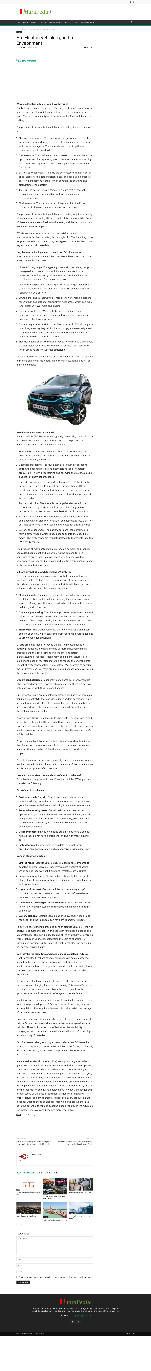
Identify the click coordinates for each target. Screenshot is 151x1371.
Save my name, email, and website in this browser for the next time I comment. (56, 1277)
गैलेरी (133, 1333)
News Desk (36, 1154)
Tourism (67, 22)
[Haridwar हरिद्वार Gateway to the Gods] (55, 1210)
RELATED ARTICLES (25, 1173)
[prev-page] (17, 1224)
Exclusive (43, 22)
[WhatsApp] (34, 1128)
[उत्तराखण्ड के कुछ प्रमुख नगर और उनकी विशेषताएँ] (81, 1208)
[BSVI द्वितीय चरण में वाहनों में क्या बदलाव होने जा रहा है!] (28, 1184)
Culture (75, 22)
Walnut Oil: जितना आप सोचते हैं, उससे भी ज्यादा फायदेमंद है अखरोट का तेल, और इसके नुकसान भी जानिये (75, 1143)
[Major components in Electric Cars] (81, 1184)
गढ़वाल (33, 22)
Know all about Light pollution (26, 1216)
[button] (132, 22)
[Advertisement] (75, 42)
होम (19, 22)
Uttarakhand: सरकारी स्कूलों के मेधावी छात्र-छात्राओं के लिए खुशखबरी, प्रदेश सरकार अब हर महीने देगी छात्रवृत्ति (33, 1143)
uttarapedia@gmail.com (81, 1315)
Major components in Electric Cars (81, 1192)
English (45, 1193)
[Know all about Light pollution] (28, 1208)
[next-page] (21, 1224)
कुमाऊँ (24, 22)
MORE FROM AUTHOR (47, 1173)
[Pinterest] (29, 1128)
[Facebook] (130, 1)
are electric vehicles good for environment (35, 1115)
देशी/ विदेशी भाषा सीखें (86, 22)
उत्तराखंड (128, 1333)
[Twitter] (24, 1128)
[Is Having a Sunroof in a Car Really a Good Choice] (55, 1186)
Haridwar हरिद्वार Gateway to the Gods (55, 1220)
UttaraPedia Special (55, 22)
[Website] (133, 1)
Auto (18, 1189)
